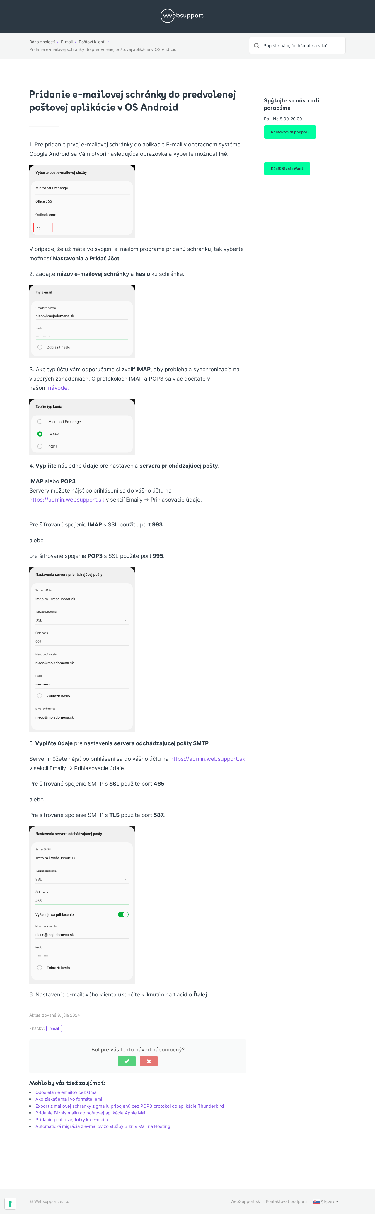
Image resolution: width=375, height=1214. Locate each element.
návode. (58, 387)
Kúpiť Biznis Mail (287, 168)
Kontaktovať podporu (290, 131)
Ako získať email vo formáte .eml (68, 1099)
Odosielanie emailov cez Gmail (67, 1092)
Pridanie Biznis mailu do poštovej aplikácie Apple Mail (90, 1113)
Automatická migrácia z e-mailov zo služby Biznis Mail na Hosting (102, 1126)
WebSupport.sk (245, 1201)
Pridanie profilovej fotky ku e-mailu (71, 1119)
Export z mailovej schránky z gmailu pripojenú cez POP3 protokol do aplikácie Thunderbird (129, 1106)
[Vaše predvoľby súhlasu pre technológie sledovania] (10, 1203)
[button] (127, 1061)
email (54, 1028)
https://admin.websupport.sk (66, 499)
